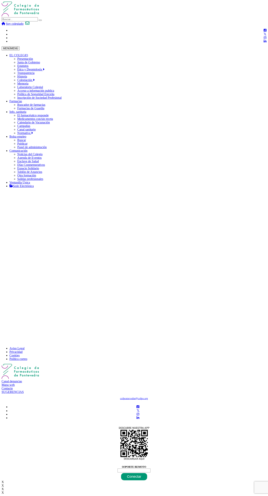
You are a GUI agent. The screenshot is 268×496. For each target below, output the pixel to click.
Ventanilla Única (19, 182)
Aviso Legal (17, 348)
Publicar (22, 143)
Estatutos (22, 66)
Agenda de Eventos (29, 157)
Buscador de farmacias (31, 104)
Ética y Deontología (30, 69)
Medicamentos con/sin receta (35, 119)
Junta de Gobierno (28, 62)
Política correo (18, 359)
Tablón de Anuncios (29, 172)
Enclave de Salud (28, 161)
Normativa (24, 133)
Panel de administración (32, 147)
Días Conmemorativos (31, 164)
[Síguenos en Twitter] (264, 34)
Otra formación (26, 175)
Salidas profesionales (30, 179)
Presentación (25, 58)
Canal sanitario (26, 129)
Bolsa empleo (17, 136)
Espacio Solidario (28, 168)
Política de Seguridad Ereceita (35, 94)
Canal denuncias (12, 381)
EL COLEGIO (18, 55)
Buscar (21, 140)
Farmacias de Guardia (30, 108)
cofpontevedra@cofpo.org (134, 398)
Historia (22, 76)
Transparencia (26, 73)
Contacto (7, 388)
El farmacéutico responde (33, 115)
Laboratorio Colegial (30, 87)
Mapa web (8, 384)
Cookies (14, 355)
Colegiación (25, 80)
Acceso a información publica (35, 90)
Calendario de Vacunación (33, 122)
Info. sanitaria (17, 111)
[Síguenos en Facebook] (265, 30)
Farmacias (15, 101)
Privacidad (16, 352)
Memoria (22, 83)
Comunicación (18, 150)
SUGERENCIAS (13, 392)
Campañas (23, 126)
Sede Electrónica (23, 186)
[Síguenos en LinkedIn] (265, 41)
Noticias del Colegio (30, 154)
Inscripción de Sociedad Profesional (39, 97)
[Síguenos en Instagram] (265, 37)
